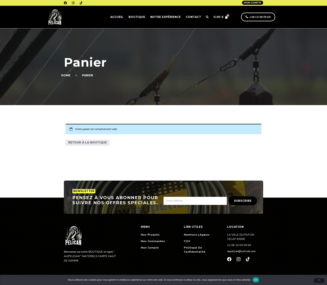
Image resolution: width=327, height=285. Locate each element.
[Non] (319, 280)
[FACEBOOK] (65, 2)
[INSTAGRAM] (73, 2)
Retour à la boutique (87, 142)
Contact (193, 17)
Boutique (137, 17)
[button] (207, 17)
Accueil (117, 17)
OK (256, 279)
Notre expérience (165, 17)
